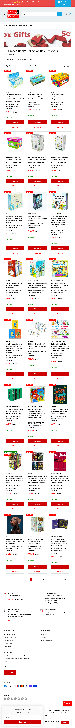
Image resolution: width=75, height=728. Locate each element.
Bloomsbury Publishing (13, 406)
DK (6, 536)
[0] (70, 14)
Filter (11, 66)
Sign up (22, 722)
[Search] (59, 14)
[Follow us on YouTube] (19, 698)
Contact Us (7, 646)
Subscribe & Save (64, 3)
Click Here (11, 599)
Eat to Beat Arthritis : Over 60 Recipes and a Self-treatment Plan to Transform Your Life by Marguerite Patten (60, 479)
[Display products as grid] (64, 66)
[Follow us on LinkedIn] (22, 698)
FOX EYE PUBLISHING (56, 213)
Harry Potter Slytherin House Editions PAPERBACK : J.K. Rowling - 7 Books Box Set (14, 411)
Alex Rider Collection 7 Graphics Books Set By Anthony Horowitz (37, 218)
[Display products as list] (68, 66)
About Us (44, 634)
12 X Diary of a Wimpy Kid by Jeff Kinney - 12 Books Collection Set (14, 285)
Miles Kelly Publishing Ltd (36, 406)
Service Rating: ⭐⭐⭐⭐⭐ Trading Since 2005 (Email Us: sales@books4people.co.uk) (22, 3)
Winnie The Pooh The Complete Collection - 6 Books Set (60, 158)
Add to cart (15, 122)
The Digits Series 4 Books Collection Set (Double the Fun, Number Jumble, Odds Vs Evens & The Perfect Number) (60, 347)
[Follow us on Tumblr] (26, 698)
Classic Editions (33, 281)
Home (5, 25)
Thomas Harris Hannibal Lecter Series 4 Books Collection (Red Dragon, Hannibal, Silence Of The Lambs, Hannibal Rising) (37, 479)
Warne (8, 92)
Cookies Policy (8, 640)
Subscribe (9, 672)
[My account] (66, 14)
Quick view (15, 127)
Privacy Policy (8, 643)
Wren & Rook (54, 406)
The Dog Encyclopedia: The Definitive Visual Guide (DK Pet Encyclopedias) (15, 541)
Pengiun (30, 341)
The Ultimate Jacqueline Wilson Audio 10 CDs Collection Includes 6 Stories (60, 285)
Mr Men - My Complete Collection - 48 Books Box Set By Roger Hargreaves (59, 97)
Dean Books (54, 155)
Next (65, 579)
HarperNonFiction (56, 473)
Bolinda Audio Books (57, 281)
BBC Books (31, 536)
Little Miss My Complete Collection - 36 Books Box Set (14, 158)
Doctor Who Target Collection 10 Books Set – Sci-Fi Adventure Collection (37, 541)
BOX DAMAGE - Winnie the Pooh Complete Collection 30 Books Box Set (37, 346)
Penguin (8, 281)
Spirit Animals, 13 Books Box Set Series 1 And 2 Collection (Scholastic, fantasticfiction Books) (14, 479)
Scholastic (9, 473)
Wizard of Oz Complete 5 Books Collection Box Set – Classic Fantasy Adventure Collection (37, 285)
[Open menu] (4, 14)
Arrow (30, 473)
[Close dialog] (40, 708)
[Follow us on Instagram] (12, 698)
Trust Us (43, 637)
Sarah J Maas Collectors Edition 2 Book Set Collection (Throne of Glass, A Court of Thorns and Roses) (59, 542)
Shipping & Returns (10, 637)
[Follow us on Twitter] (8, 698)
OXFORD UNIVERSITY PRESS (58, 341)
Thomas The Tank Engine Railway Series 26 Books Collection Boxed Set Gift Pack (37, 97)
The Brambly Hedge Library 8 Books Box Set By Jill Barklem (37, 158)
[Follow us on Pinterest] (15, 698)
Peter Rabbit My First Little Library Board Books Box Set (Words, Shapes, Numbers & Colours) (14, 219)
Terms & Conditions (10, 634)
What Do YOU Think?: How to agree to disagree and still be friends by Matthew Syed (59, 411)
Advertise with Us (46, 640)
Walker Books (32, 213)
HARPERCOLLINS (32, 155)
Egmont (30, 92)
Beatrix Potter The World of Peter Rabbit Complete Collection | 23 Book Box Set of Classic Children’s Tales (15, 98)
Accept (65, 722)
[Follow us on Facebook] (5, 698)
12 (43, 579)
